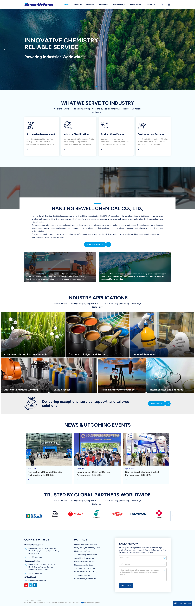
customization (135, 4)
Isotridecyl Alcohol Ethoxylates (85, 544)
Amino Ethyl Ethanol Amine (84, 558)
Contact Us (150, 4)
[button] (96, 86)
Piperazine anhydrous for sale (85, 579)
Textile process (61, 389)
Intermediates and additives (166, 389)
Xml (66, 603)
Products (103, 4)
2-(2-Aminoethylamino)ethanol (85, 555)
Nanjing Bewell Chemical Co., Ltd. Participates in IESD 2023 (142, 473)
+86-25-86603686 (35, 557)
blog (32, 600)
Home (66, 4)
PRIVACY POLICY (74, 603)
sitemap (38, 600)
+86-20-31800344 (35, 573)
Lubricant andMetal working (21, 389)
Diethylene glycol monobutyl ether (87, 548)
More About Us (156, 403)
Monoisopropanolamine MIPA (84, 561)
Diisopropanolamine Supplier (84, 565)
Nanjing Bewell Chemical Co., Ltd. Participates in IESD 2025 (45, 473)
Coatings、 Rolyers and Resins (87, 354)
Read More (41, 136)
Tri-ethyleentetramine (82, 575)
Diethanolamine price (82, 551)
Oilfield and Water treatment (118, 389)
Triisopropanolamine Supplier (84, 568)
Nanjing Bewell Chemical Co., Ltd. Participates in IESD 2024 (93, 473)
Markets (89, 4)
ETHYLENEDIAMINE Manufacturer (86, 572)
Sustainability (119, 4)
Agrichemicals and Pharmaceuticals (25, 354)
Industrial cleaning (144, 354)
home (27, 600)
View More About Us (95, 244)
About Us (78, 4)
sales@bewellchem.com (37, 580)
